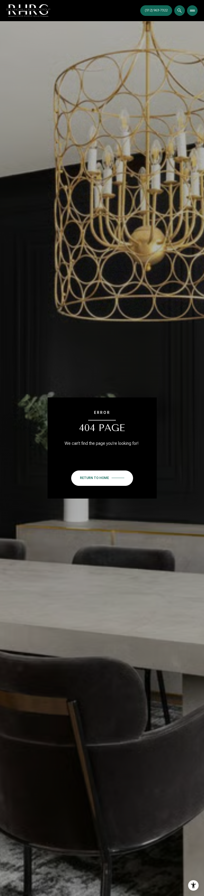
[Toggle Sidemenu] (192, 10)
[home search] (179, 10)
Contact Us (156, 10)
